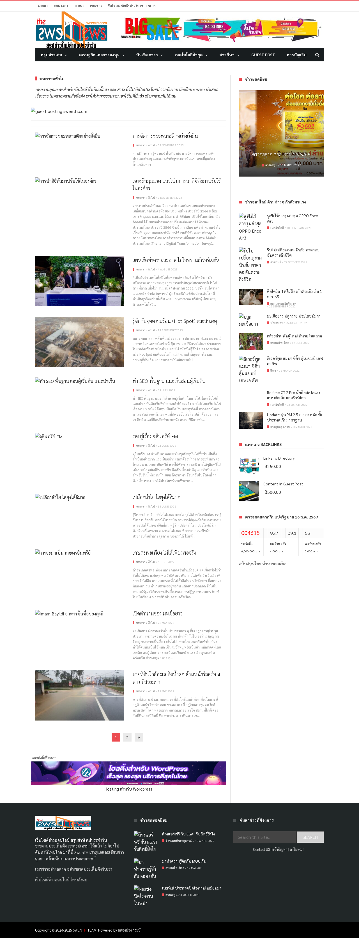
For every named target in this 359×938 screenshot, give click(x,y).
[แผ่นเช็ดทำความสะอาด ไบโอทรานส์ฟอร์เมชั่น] (79, 281)
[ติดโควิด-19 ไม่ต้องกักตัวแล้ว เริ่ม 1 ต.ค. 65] (251, 297)
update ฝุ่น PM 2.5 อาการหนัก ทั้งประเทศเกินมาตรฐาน (295, 417)
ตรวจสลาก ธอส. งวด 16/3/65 (281, 154)
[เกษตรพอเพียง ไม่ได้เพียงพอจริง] (79, 553)
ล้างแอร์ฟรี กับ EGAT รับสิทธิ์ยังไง (188, 833)
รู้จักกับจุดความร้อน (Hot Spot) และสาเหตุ (175, 321)
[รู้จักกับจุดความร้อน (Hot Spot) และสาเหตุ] (79, 342)
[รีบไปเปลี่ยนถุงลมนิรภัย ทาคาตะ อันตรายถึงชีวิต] (251, 265)
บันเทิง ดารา (147, 54)
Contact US (261, 849)
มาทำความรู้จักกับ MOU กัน (184, 860)
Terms (79, 6)
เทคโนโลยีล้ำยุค (189, 54)
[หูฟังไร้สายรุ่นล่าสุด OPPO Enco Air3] (251, 227)
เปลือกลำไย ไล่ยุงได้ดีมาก (156, 497)
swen (80, 930)
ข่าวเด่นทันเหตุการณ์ (178, 840)
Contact (61, 6)
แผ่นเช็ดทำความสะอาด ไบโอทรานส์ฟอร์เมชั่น (176, 260)
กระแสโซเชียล (279, 342)
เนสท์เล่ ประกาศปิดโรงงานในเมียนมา (191, 887)
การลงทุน (271, 165)
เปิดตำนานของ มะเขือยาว (157, 613)
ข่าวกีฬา (227, 54)
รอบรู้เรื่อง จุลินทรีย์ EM (155, 436)
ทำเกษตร (276, 323)
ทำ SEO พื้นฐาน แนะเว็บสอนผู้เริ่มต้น (169, 380)
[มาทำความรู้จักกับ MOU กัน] (146, 869)
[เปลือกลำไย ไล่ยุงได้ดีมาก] (79, 497)
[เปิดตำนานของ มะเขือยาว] (79, 613)
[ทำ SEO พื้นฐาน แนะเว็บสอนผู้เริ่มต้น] (79, 381)
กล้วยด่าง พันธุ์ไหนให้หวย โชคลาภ (294, 335)
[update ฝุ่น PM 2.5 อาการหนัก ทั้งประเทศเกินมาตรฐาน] (251, 420)
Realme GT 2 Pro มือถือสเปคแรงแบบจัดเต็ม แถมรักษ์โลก (293, 395)
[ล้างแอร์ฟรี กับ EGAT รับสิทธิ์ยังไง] (146, 842)
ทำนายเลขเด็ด (274, 563)
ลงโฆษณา (297, 849)
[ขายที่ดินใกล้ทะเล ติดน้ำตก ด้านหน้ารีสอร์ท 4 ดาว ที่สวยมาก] (79, 695)
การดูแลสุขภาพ (280, 427)
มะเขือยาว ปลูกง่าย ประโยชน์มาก (294, 315)
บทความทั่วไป (145, 145)
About (43, 6)
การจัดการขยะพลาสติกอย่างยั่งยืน (165, 136)
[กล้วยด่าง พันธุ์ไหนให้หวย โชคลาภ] (251, 341)
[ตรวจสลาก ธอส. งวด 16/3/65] (281, 133)
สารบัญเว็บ (297, 54)
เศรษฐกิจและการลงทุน (99, 54)
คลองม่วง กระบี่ (129, 930)
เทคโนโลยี (277, 228)
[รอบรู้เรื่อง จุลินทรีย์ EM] (79, 436)
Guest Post (263, 54)
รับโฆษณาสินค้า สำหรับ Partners (132, 6)
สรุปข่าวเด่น (51, 54)
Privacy (96, 6)
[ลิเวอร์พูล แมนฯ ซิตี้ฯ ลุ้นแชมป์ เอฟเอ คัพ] (251, 370)
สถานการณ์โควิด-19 (283, 303)
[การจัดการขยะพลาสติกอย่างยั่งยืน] (79, 136)
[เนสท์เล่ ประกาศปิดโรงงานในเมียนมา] (146, 896)
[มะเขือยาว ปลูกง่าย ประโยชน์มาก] (251, 320)
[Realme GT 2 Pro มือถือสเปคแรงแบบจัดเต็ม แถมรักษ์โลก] (251, 398)
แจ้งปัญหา (279, 849)
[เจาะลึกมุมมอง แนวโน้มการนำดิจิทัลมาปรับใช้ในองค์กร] (79, 181)
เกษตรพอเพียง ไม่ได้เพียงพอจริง (164, 552)
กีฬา (273, 370)
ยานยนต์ (275, 262)
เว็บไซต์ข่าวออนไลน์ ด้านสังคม (61, 879)
